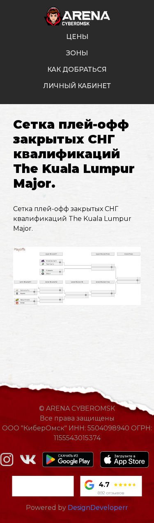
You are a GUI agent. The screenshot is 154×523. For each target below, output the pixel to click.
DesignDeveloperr (98, 508)
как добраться (77, 69)
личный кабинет (77, 86)
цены (77, 37)
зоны (77, 53)
